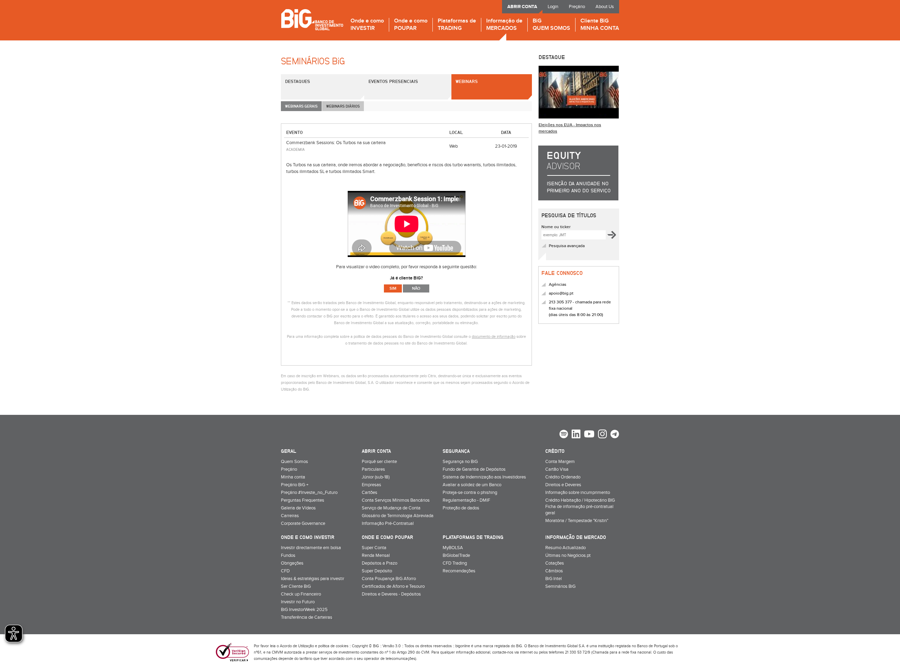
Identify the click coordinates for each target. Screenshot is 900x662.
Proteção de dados (461, 508)
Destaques (297, 81)
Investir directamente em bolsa (311, 548)
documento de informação (493, 336)
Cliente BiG (599, 25)
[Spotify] (563, 435)
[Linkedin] (576, 435)
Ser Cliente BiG (296, 586)
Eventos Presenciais (393, 81)
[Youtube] (589, 435)
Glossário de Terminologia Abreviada (397, 516)
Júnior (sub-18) (376, 477)
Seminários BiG (560, 586)
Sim (393, 288)
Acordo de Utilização (297, 646)
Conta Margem (560, 461)
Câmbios (554, 571)
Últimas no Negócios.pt (568, 555)
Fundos (288, 555)
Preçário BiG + (294, 485)
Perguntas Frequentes (302, 500)
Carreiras (290, 516)
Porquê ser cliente (379, 461)
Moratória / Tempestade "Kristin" (576, 520)
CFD (285, 571)
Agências (557, 284)
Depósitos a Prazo (379, 563)
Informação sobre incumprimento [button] (577, 492)
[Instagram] (602, 435)
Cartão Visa (556, 469)
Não (416, 288)
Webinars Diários (343, 106)
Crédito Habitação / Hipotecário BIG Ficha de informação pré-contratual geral (580, 506)
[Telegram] (614, 435)
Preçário (577, 6)
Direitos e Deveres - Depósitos (391, 594)
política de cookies (333, 646)
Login (553, 6)
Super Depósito (377, 571)
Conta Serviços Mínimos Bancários (396, 500)
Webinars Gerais (301, 106)
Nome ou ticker (556, 227)
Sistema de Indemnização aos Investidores (484, 477)
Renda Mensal (376, 555)
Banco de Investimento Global (312, 19)
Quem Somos (294, 461)
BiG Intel (553, 578)
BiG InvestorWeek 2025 (304, 609)
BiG (551, 25)
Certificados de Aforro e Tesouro (393, 586)
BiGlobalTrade (456, 555)
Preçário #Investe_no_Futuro (309, 492)
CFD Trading (455, 563)
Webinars (467, 81)
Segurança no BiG (460, 461)
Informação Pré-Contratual (388, 523)
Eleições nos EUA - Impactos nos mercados (570, 128)
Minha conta (293, 477)
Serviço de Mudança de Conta (391, 508)
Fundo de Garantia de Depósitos (474, 469)
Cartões (369, 492)
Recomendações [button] (459, 571)
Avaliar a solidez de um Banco (472, 485)
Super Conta (374, 548)
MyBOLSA (453, 548)
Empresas (371, 485)
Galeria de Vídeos (298, 508)
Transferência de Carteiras (306, 617)
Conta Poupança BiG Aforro (389, 578)
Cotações (554, 563)
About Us (605, 6)
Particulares (373, 469)
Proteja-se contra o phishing (470, 492)
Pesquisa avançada (567, 246)
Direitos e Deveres (563, 485)
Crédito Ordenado (562, 477)
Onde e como (367, 25)
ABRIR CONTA (522, 6)
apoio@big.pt (561, 293)
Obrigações (292, 563)
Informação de (504, 25)
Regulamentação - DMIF (466, 500)
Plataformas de (457, 25)
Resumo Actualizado (565, 548)
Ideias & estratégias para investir (312, 578)
